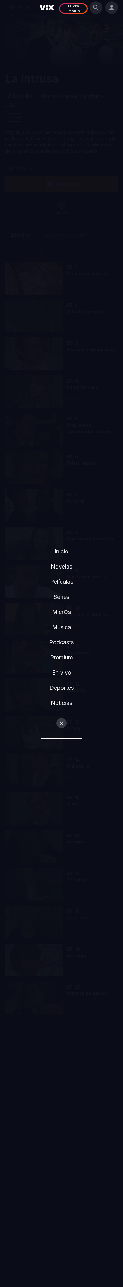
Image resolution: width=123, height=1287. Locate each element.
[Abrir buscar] (96, 7)
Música (61, 627)
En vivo (61, 672)
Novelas (61, 566)
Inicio (61, 551)
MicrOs (61, 612)
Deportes (62, 687)
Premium (61, 657)
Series (61, 596)
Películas (61, 581)
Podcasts (61, 642)
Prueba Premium (73, 8)
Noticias (61, 703)
